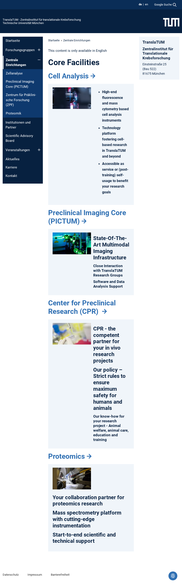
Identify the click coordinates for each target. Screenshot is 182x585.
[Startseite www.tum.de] (171, 22)
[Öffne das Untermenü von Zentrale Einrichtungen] (39, 59)
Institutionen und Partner (18, 125)
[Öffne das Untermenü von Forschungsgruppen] (39, 49)
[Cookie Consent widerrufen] (172, 575)
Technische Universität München (23, 23)
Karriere (11, 167)
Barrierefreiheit (60, 574)
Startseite (13, 41)
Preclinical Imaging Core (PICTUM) (20, 84)
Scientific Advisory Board (19, 138)
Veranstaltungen (18, 150)
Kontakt (11, 176)
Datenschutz (11, 574)
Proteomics (66, 456)
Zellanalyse (14, 73)
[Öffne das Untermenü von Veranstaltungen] (39, 149)
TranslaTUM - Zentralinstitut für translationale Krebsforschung (42, 19)
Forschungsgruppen (20, 50)
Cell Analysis (68, 76)
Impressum (35, 574)
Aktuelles (13, 159)
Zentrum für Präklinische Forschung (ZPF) (21, 100)
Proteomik (13, 113)
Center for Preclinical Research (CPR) (82, 307)
